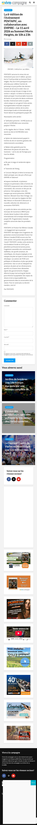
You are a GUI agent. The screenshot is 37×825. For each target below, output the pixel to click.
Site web (6, 344)
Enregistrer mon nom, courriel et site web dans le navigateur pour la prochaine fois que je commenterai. (18, 354)
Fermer (33, 782)
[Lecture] (9, 639)
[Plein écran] (27, 639)
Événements (8, 10)
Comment (6, 305)
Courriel (6, 337)
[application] (18, 633)
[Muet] (23, 639)
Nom (5, 329)
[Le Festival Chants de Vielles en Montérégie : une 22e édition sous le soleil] (18, 450)
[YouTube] (19, 479)
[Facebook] (9, 479)
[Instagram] (14, 479)
